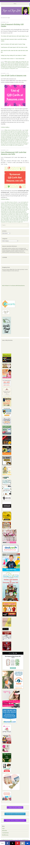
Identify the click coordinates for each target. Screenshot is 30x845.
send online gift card (13, 142)
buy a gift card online (13, 131)
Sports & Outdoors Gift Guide (7, 44)
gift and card (13, 209)
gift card (17, 209)
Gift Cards (17, 130)
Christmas (13, 61)
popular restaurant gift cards (17, 214)
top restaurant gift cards (23, 220)
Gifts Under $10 (4, 50)
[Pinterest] (17, 843)
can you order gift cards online (18, 132)
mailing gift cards (4, 140)
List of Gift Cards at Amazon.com (13, 76)
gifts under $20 (13, 64)
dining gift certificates (11, 207)
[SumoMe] (27, 843)
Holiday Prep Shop (5, 55)
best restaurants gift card (18, 204)
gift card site (12, 137)
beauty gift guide (18, 62)
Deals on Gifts (24, 47)
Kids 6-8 (9, 58)
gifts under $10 (7, 64)
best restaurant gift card (13, 203)
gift (23, 134)
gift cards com (17, 138)
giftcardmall (3, 139)
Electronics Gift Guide (16, 36)
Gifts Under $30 (19, 50)
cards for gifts (3, 134)
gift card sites (17, 137)
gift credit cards (23, 138)
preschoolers (14, 67)
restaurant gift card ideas (7, 218)
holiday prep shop (11, 66)
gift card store (23, 137)
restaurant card (6, 216)
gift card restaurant (8, 210)
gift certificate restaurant (14, 211)
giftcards (7, 139)
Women (20, 58)
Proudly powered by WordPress (7, 839)
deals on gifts (7, 63)
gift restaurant (13, 212)
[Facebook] (7, 843)
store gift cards (3, 144)
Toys (27, 61)
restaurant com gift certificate (16, 217)
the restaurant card (14, 220)
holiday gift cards (4, 66)
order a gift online (11, 140)
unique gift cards (4, 221)
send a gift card (17, 141)
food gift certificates (7, 209)
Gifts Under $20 (11, 50)
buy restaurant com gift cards (14, 205)
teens (17, 68)
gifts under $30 (19, 64)
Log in (3, 828)
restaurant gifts (6, 219)
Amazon (9, 61)
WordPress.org (5, 835)
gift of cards (8, 212)
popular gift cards (8, 214)
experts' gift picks (22, 63)
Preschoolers (4, 58)
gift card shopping (6, 137)
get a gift (15, 134)
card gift (12, 133)
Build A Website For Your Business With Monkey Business (13, 285)
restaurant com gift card (5, 217)
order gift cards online (19, 140)
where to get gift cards (19, 145)
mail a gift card (25, 139)
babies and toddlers (11, 62)
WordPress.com (25, 839)
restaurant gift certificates (17, 218)
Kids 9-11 (13, 58)
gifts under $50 (25, 64)
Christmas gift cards (10, 134)
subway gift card (8, 220)
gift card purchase (22, 135)
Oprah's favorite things (7, 67)
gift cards (8, 138)
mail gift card (17, 213)
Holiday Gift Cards (13, 55)
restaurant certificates (14, 216)
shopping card (25, 142)
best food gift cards (24, 202)
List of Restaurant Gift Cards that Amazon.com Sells (13, 153)
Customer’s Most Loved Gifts (15, 39)
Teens (16, 58)
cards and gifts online (24, 133)
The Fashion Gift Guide (6, 36)
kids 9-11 (25, 66)
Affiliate (6, 61)
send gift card (6, 142)
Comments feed (5, 832)
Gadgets (16, 61)
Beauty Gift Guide (5, 39)
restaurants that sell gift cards (14, 219)
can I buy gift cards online (8, 132)
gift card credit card (23, 209)
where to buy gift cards (10, 145)
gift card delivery (15, 135)
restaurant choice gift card (23, 216)
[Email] (22, 843)
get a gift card (20, 134)
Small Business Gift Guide (6, 47)
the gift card (17, 144)
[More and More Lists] (15, 14)
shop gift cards (20, 142)
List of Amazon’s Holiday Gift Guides (12, 25)
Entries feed (4, 830)
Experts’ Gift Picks (17, 47)
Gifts (20, 61)
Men (23, 58)
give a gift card (12, 139)
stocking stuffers (12, 68)
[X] (12, 843)
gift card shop (15, 210)
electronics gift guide (14, 63)
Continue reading (5, 127)
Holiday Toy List (25, 36)
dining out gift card (19, 207)
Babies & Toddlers (22, 55)
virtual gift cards (11, 221)
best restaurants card (9, 204)
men (2, 67)
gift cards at (12, 138)
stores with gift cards (11, 144)
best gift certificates (4, 203)
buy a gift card (6, 131)
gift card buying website (7, 135)
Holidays (22, 61)
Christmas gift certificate (16, 206)
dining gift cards (4, 207)
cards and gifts (17, 133)
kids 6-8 (22, 66)
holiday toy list (17, 66)
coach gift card (24, 206)
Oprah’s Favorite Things (20, 44)
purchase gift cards (10, 141)
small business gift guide (21, 67)
